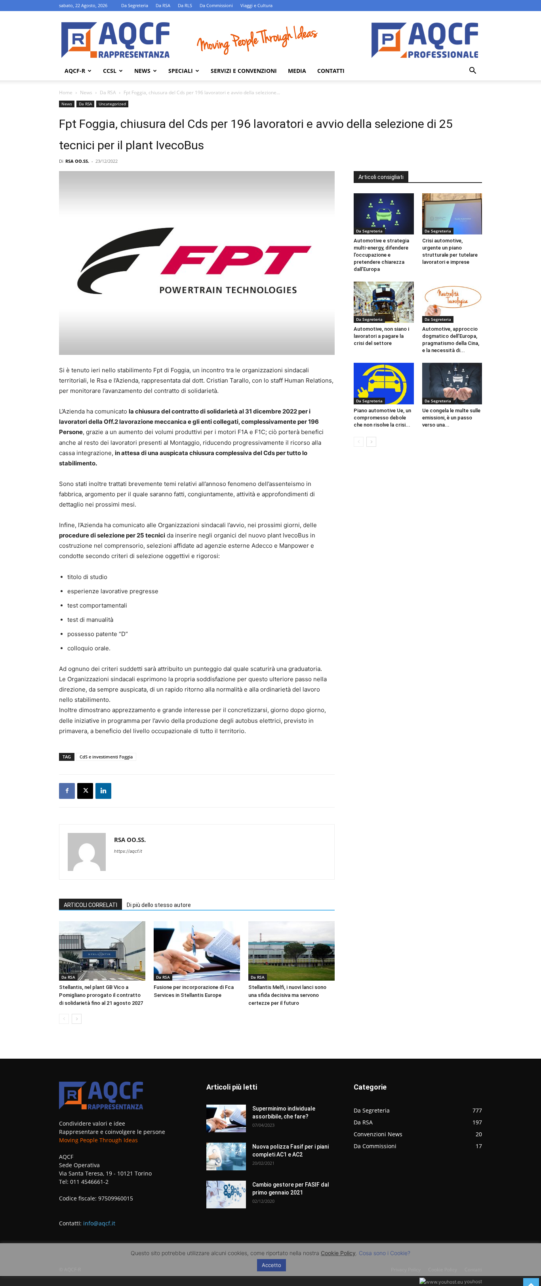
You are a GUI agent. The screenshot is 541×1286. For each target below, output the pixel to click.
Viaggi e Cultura (256, 5)
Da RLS (185, 5)
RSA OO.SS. (77, 161)
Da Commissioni (216, 5)
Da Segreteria (134, 5)
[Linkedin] (103, 791)
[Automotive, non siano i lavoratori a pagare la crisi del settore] (384, 302)
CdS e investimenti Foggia (106, 757)
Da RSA (163, 5)
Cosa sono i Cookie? (384, 1253)
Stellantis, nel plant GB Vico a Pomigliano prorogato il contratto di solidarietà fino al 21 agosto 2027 (101, 995)
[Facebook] (67, 791)
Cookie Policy (338, 1253)
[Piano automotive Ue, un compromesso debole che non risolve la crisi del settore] (384, 383)
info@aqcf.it (99, 1223)
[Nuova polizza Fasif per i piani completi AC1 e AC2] (226, 1156)
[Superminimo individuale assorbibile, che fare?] (226, 1118)
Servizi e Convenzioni (244, 70)
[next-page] (77, 1019)
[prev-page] (64, 1019)
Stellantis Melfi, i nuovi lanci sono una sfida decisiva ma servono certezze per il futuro (287, 995)
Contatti (331, 70)
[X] (85, 791)
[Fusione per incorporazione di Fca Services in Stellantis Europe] (197, 951)
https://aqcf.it (128, 851)
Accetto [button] (271, 1265)
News (142, 70)
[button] (472, 71)
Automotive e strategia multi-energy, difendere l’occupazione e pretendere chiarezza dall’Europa (381, 255)
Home (65, 92)
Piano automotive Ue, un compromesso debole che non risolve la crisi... (382, 418)
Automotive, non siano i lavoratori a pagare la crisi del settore (381, 336)
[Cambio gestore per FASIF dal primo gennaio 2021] (226, 1194)
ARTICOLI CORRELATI (90, 905)
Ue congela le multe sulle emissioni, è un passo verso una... (451, 418)
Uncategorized (112, 104)
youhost (472, 1281)
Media (297, 70)
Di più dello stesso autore (159, 905)
